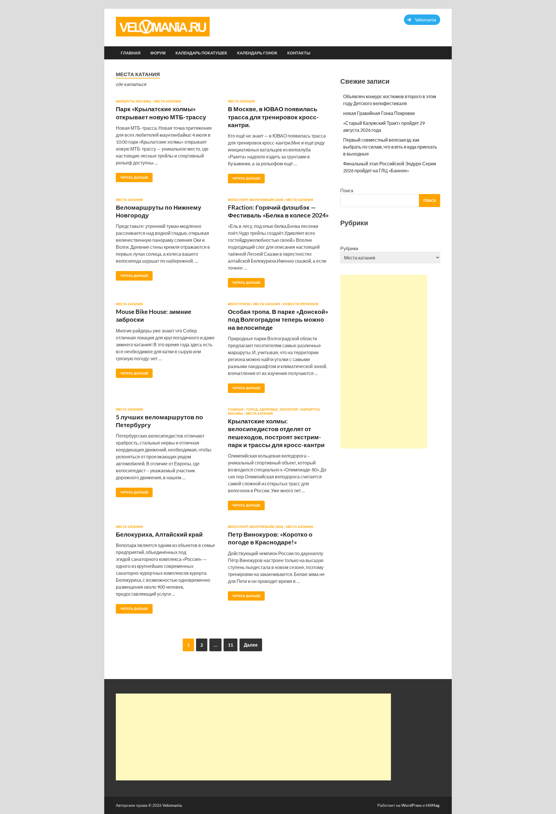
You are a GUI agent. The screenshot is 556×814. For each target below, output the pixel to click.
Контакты (298, 53)
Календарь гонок (257, 53)
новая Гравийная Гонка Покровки (379, 113)
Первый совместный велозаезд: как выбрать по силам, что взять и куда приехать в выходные (390, 146)
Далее (251, 644)
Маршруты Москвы (133, 101)
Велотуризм (239, 304)
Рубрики (349, 248)
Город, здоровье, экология (272, 409)
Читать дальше (132, 176)
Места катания (167, 101)
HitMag (432, 805)
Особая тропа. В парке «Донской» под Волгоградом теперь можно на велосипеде (278, 319)
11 (230, 644)
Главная (130, 53)
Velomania (172, 805)
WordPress (411, 805)
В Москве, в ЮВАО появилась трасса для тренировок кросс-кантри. (273, 116)
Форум (158, 53)
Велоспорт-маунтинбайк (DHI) (255, 200)
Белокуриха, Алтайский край (159, 534)
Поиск (346, 190)
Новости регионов (300, 304)
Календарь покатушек (201, 53)
